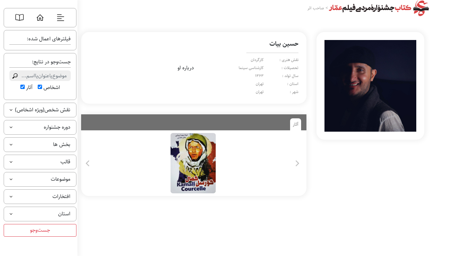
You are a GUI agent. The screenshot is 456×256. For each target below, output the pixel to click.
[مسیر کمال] (192, 163)
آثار (29, 88)
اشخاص (51, 88)
